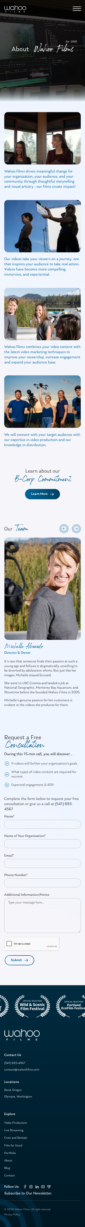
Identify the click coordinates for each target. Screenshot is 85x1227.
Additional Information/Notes (26, 895)
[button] (76, 8)
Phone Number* (16, 875)
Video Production (15, 1122)
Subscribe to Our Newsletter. (28, 1193)
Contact (9, 1175)
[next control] (76, 528)
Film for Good (13, 1145)
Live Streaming (13, 1130)
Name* (9, 816)
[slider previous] (64, 528)
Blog (7, 1168)
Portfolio (10, 1153)
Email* (9, 856)
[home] (15, 8)
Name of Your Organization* (25, 836)
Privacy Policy (12, 1214)
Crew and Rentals (15, 1137)
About (8, 1160)
